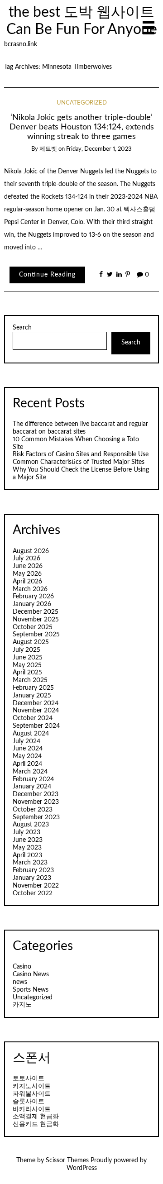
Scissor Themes (67, 1160)
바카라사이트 (32, 1109)
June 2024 (28, 748)
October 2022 (33, 893)
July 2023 (26, 832)
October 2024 (33, 718)
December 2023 (35, 794)
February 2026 (33, 596)
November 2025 (36, 619)
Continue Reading (47, 275)
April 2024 (27, 764)
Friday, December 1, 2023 (99, 149)
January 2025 (32, 695)
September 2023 (36, 817)
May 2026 (27, 574)
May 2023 (27, 848)
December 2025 (35, 612)
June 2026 (28, 566)
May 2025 (27, 665)
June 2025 (28, 657)
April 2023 (27, 855)
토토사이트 (28, 1078)
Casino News (31, 974)
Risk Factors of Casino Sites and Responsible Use (81, 454)
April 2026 (27, 581)
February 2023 (33, 870)
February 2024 (33, 779)
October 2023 (33, 810)
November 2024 (36, 710)
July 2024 (26, 741)
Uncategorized (82, 103)
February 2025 (33, 688)
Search (22, 328)
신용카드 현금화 (36, 1124)
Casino (22, 967)
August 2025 (31, 642)
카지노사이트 (32, 1086)
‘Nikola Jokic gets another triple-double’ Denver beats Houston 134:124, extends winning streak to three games (82, 127)
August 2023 (31, 824)
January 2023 (32, 878)
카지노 (22, 1005)
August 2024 (31, 733)
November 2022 (36, 886)
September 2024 (36, 726)
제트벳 (48, 149)
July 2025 (26, 650)
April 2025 (27, 672)
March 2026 (30, 589)
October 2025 (33, 627)
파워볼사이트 (32, 1094)
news (20, 982)
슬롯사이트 (28, 1101)
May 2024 (27, 756)
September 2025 (36, 634)
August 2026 (31, 551)
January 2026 (32, 604)
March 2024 (30, 772)
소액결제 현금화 (36, 1116)
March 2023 (30, 862)
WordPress (82, 1168)
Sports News (30, 990)
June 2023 (28, 840)
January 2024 (32, 786)
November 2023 (36, 802)
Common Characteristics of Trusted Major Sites (78, 462)
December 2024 (35, 703)
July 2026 (26, 558)
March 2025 (30, 680)
